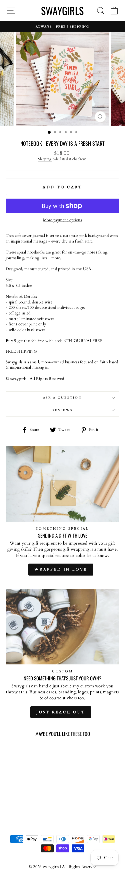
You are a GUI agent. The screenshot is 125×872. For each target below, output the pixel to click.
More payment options (62, 220)
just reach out (60, 712)
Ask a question (62, 398)
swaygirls (62, 10)
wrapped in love (60, 569)
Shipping (44, 159)
